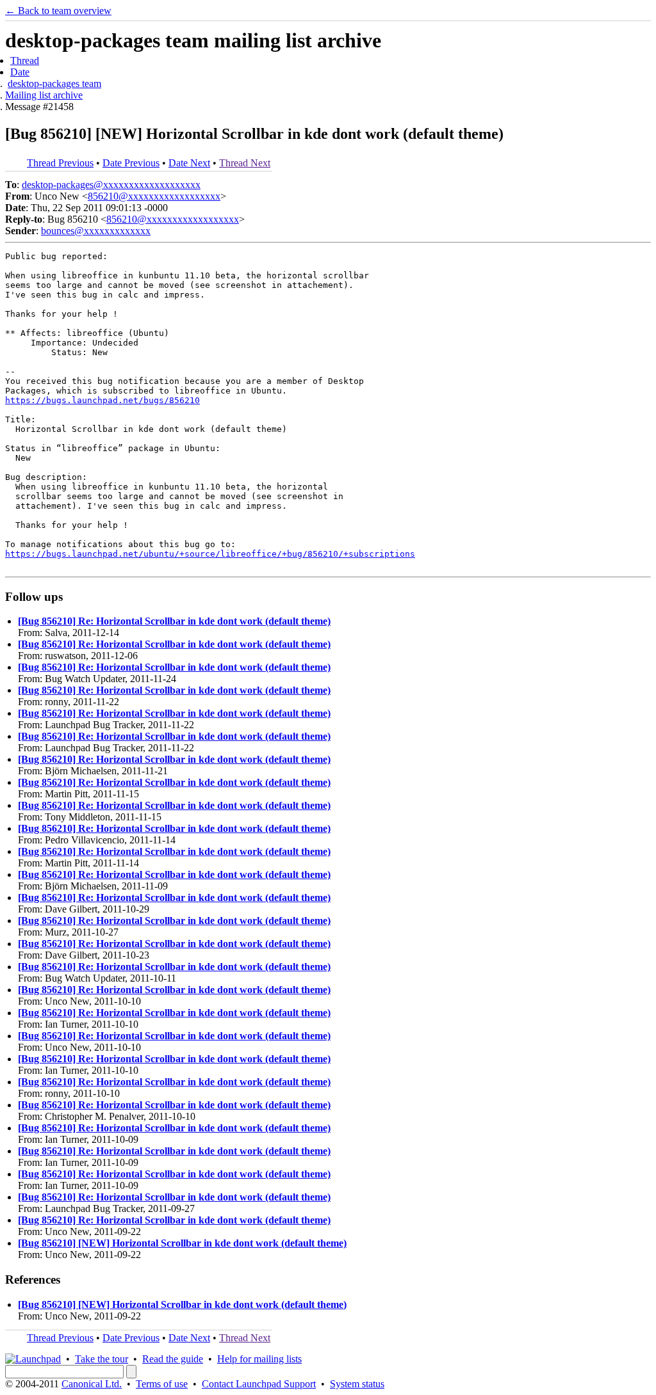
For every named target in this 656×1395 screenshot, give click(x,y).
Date (19, 72)
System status (357, 1383)
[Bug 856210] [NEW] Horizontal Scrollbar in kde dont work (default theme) (182, 1243)
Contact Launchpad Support (259, 1383)
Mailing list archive (44, 95)
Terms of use (162, 1383)
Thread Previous (60, 162)
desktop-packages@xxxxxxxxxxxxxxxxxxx (111, 184)
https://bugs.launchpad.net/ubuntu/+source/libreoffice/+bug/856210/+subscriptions (210, 554)
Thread (24, 60)
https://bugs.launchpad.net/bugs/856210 (102, 400)
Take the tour (101, 1358)
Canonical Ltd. (92, 1383)
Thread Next (244, 162)
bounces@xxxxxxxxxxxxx (96, 230)
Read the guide (172, 1358)
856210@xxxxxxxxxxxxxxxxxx (154, 196)
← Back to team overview (58, 10)
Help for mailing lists (259, 1358)
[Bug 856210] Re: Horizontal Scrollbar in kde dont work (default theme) (174, 621)
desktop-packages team (54, 83)
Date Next (189, 162)
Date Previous (131, 162)
